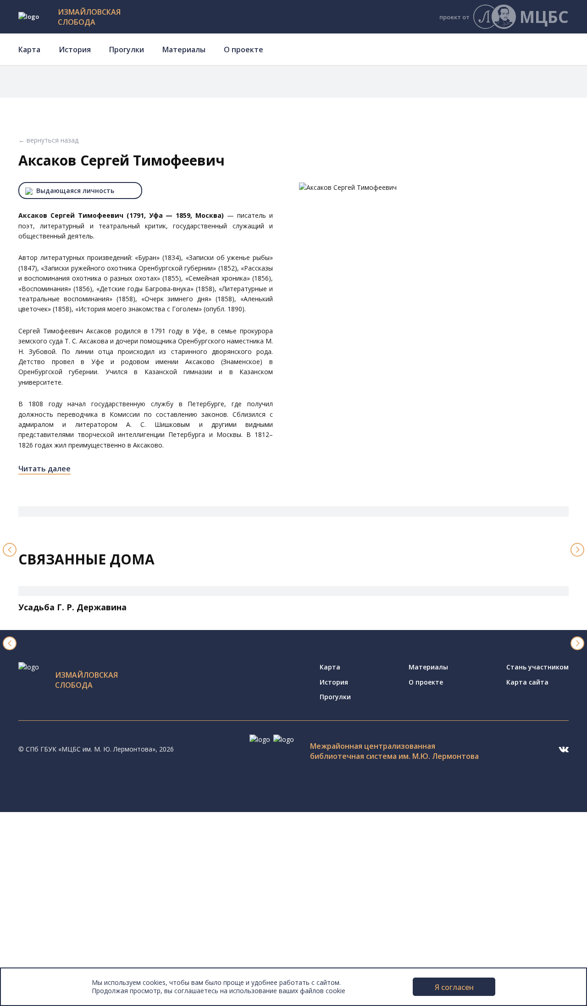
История (75, 49)
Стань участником (537, 667)
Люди (37, 837)
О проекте (243, 49)
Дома (37, 827)
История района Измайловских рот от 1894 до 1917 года (134, 888)
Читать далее (44, 469)
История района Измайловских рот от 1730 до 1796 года (134, 858)
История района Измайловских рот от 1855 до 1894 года (134, 878)
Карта (29, 49)
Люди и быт (62, 919)
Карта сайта (527, 682)
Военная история (71, 930)
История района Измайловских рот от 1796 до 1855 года (134, 868)
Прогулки (126, 49)
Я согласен (454, 987)
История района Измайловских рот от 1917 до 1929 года (134, 899)
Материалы (183, 49)
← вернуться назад (48, 140)
